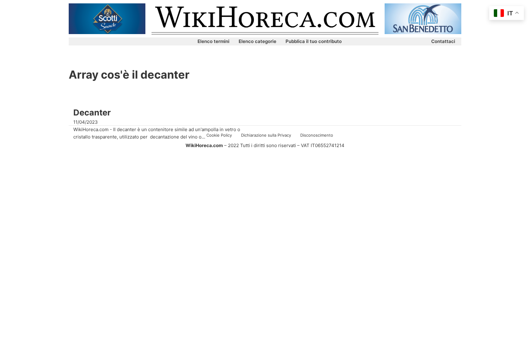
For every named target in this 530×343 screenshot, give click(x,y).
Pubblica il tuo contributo (314, 41)
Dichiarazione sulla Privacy (266, 135)
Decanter (92, 112)
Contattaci (443, 41)
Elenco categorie (257, 41)
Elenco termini (213, 41)
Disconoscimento (316, 135)
